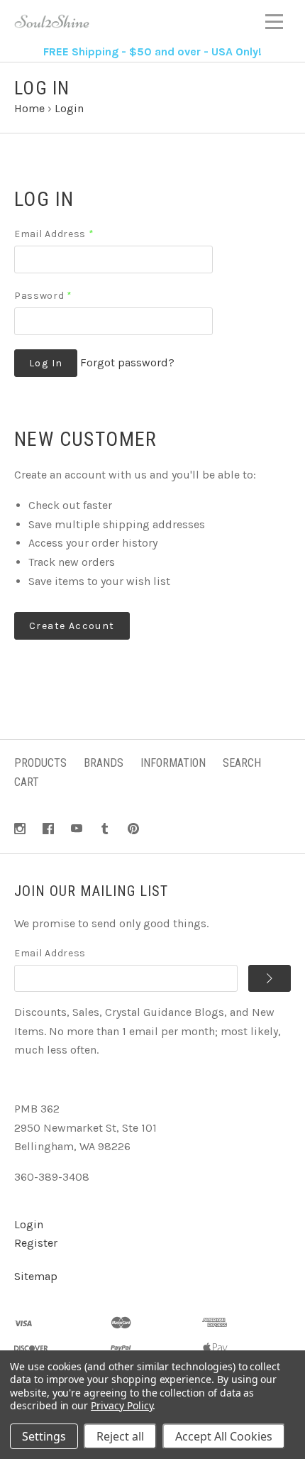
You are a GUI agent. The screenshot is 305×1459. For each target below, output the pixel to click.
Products (40, 763)
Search (242, 763)
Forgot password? (127, 362)
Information (173, 763)
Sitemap (35, 1276)
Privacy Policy (121, 1405)
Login (28, 1224)
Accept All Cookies (223, 1436)
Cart (26, 782)
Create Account (72, 626)
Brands (103, 763)
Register (35, 1243)
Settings (44, 1436)
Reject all (120, 1436)
